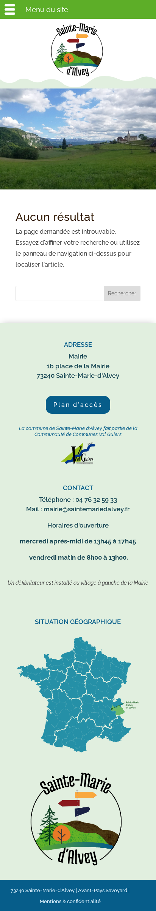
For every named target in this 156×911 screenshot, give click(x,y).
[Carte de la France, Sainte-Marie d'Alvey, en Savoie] (78, 753)
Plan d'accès (78, 404)
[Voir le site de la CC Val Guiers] (78, 463)
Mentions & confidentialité (70, 901)
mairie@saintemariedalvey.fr (86, 509)
